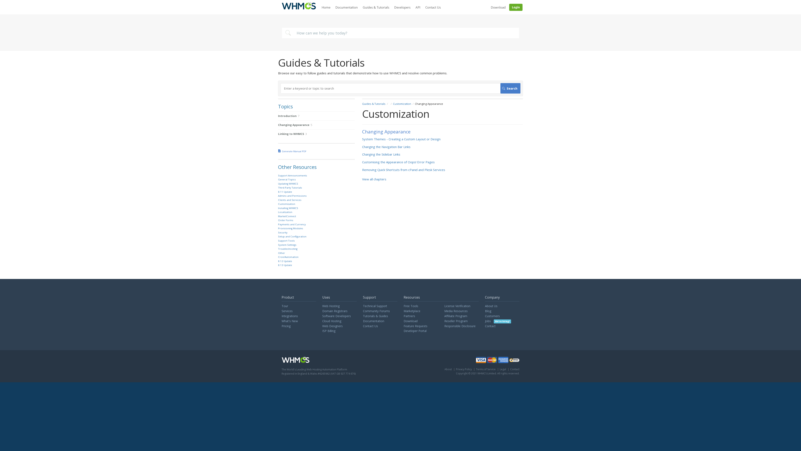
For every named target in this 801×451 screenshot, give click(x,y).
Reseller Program (456, 321)
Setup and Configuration (292, 236)
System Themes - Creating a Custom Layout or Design (401, 139)
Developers (402, 7)
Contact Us (433, 7)
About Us (491, 306)
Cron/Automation (288, 256)
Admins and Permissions (292, 195)
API (418, 7)
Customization (402, 104)
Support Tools (286, 240)
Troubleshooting (287, 248)
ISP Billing (328, 331)
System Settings (287, 244)
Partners (409, 316)
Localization (285, 212)
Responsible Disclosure (460, 326)
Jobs (497, 321)
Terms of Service (486, 369)
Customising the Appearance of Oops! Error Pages (398, 162)
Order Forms (285, 220)
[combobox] (400, 33)
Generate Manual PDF (294, 151)
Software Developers (336, 316)
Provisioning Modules (290, 228)
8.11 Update (285, 191)
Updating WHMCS (288, 183)
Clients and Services (289, 199)
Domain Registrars (335, 311)
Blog (488, 311)
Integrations (290, 316)
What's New (290, 321)
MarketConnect (287, 216)
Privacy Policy (464, 369)
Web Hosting (331, 306)
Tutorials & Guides (375, 316)
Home (326, 7)
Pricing (286, 326)
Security (282, 232)
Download (498, 7)
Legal (503, 369)
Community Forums (376, 311)
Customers (492, 316)
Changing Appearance (386, 131)
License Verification (457, 306)
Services (287, 311)
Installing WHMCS (288, 208)
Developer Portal (415, 331)
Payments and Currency (292, 224)
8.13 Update (285, 265)
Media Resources (456, 311)
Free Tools (411, 306)
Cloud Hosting (331, 321)
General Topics (287, 179)
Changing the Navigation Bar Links (386, 147)
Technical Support (375, 306)
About (448, 369)
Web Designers (332, 326)
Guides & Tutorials (376, 7)
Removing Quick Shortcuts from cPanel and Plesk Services (403, 170)
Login (516, 7)
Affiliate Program (455, 316)
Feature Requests (415, 326)
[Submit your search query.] (288, 33)
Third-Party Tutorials (290, 187)
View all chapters (374, 179)
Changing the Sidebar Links (381, 154)
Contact (490, 326)
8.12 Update (285, 261)
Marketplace (412, 311)
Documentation (346, 7)
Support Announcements (292, 175)
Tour (285, 306)
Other (281, 253)
